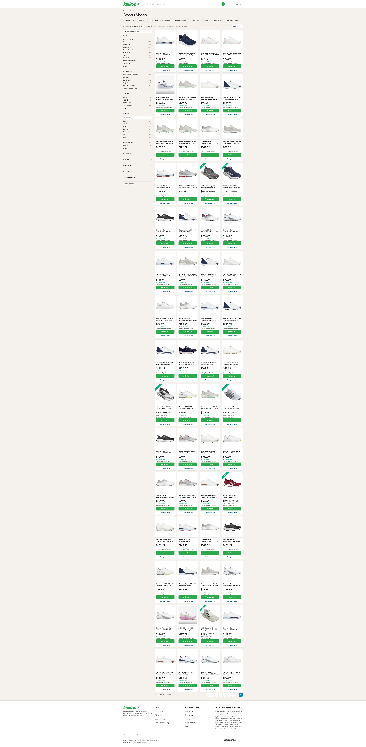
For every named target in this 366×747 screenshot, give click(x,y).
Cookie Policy (160, 719)
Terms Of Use (159, 711)
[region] (183, 20)
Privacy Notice (160, 715)
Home (125, 11)
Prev (211, 695)
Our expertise (190, 723)
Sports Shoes (145, 11)
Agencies (188, 719)
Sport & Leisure (134, 11)
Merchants (189, 711)
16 (241, 695)
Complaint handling (162, 723)
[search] (223, 4)
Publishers (189, 715)
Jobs (187, 726)
